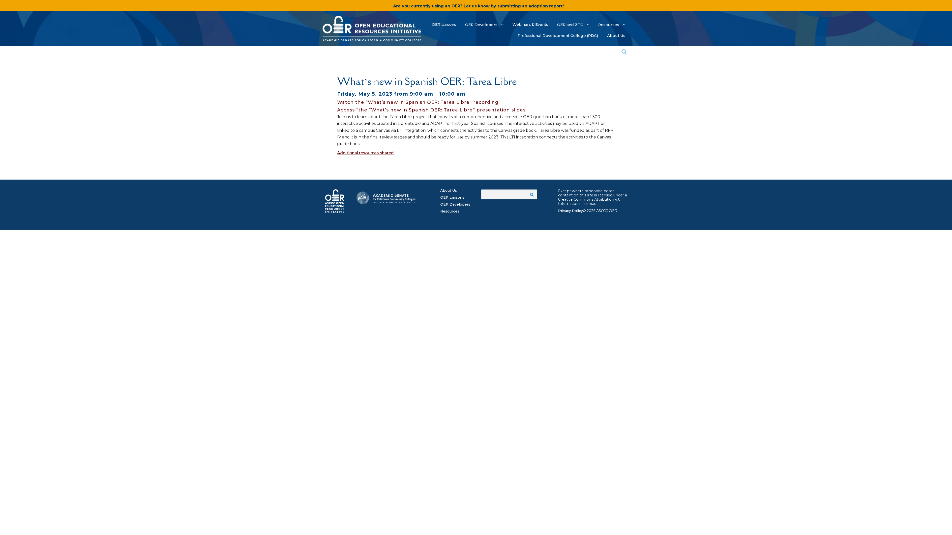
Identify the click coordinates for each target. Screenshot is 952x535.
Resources (449, 211)
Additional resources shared (365, 153)
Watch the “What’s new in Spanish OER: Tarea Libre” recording (418, 102)
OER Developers (455, 204)
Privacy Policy (570, 211)
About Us (448, 190)
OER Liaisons (452, 197)
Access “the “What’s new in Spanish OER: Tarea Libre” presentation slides (431, 110)
